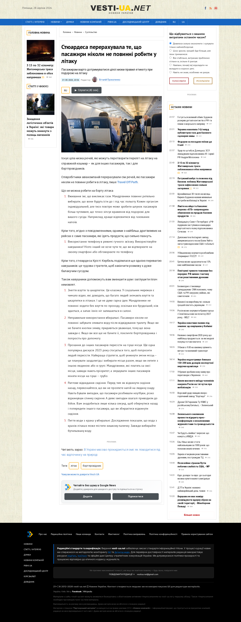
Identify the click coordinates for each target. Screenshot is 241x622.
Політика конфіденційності (163, 534)
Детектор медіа (122, 552)
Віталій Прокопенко (109, 79)
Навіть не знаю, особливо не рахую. (191, 72)
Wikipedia (87, 591)
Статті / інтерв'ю (35, 22)
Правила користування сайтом (197, 534)
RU (174, 22)
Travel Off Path (127, 182)
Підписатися (135, 496)
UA (183, 22)
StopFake (71, 556)
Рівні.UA (112, 22)
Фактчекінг (114, 534)
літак (74, 465)
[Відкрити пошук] (216, 8)
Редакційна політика (61, 534)
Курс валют (30, 576)
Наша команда (83, 534)
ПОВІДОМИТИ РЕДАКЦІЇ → (122, 574)
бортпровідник (92, 465)
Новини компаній (90, 22)
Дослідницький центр (136, 22)
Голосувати (179, 81)
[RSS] (210, 8)
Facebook (76, 591)
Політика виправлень (134, 534)
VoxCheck (82, 556)
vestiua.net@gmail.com (147, 574)
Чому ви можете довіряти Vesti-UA (80, 474)
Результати (203, 81)
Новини (55, 22)
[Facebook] (205, 8)
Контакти (99, 534)
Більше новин (192, 515)
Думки (70, 22)
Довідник (161, 22)
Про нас (43, 534)
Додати (87, 496)
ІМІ (109, 552)
